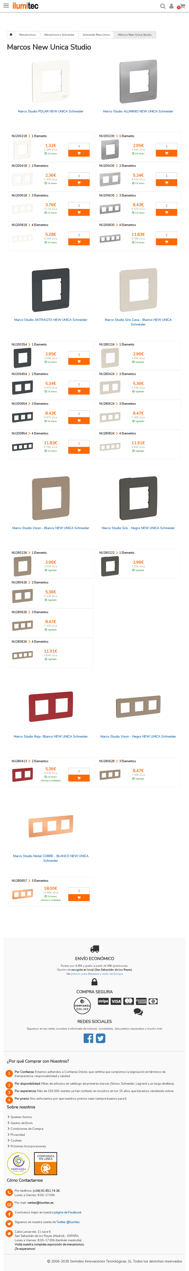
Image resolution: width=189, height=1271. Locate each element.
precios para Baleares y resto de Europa (97, 974)
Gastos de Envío (21, 1123)
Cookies (16, 1141)
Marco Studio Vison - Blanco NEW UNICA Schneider (50, 528)
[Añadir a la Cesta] (79, 153)
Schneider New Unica (96, 35)
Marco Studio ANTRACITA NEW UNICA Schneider (50, 320)
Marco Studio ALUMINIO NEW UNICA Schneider (138, 111)
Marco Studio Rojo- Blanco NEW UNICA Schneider (51, 736)
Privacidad (17, 1135)
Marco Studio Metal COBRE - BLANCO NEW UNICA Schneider (51, 858)
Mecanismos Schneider (59, 35)
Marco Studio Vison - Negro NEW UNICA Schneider (138, 736)
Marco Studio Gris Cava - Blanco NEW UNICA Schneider (138, 322)
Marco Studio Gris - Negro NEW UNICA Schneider (138, 528)
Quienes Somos (21, 1117)
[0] (183, 5)
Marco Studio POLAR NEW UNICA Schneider (50, 111)
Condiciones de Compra (26, 1129)
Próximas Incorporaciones (28, 1146)
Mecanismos (27, 35)
